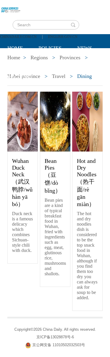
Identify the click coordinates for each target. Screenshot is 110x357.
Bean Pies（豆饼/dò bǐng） (53, 176)
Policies (50, 48)
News (84, 48)
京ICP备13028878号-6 (55, 337)
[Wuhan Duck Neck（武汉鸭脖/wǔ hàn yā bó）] (22, 121)
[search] (73, 24)
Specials (19, 63)
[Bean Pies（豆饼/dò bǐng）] (55, 121)
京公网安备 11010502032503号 (58, 345)
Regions (18, 77)
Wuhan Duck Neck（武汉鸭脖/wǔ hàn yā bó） (22, 182)
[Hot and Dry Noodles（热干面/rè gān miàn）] (87, 121)
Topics (56, 63)
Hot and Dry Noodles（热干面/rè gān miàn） (87, 182)
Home (15, 48)
